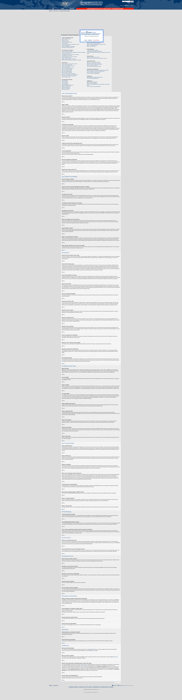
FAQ (53, 8)
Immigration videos (104, 687)
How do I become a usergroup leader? (93, 43)
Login (86, 40)
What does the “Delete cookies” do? (68, 47)
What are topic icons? (65, 89)
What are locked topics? (66, 88)
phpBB (63, 214)
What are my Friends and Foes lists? (93, 57)
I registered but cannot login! (67, 42)
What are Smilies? (65, 82)
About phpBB (89, 650)
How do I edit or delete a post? (67, 64)
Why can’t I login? (65, 43)
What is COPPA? (65, 39)
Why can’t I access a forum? (67, 70)
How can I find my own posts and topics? (94, 66)
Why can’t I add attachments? (67, 71)
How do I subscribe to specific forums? (93, 72)
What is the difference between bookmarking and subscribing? (97, 70)
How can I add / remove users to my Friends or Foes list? (97, 58)
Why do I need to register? (66, 38)
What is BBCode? (65, 80)
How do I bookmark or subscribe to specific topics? (96, 71)
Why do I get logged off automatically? (68, 46)
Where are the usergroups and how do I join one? (95, 42)
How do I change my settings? (67, 51)
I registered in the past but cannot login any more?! (70, 44)
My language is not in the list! (67, 55)
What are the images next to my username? (69, 56)
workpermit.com (82, 687)
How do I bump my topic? (66, 76)
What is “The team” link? (91, 46)
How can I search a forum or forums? (93, 62)
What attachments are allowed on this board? (94, 77)
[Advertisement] (54, 50)
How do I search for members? (92, 65)
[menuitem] (62, 9)
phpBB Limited (94, 649)
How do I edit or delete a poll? (67, 69)
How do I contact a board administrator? (94, 86)
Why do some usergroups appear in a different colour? (96, 44)
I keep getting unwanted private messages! (94, 51)
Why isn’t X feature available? (92, 83)
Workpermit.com (95, 8)
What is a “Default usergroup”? (92, 45)
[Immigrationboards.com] (91, 3)
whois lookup (83, 665)
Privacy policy (89, 687)
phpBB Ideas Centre (114, 656)
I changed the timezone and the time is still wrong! (70, 54)
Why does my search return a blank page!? (94, 64)
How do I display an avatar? (66, 57)
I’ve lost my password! (66, 45)
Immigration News (96, 687)
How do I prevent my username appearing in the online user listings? (73, 52)
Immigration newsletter (73, 687)
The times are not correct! (66, 53)
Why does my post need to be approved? (69, 75)
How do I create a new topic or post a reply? (69, 63)
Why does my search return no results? (94, 63)
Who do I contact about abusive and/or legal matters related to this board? (98, 85)
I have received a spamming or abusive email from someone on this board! (98, 53)
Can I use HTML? (65, 81)
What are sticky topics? (66, 87)
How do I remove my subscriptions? (93, 73)
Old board (111, 687)
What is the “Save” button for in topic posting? (69, 74)
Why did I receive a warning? (67, 72)
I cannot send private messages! (92, 50)
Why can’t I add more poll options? (68, 68)
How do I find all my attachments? (93, 78)
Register (90, 40)
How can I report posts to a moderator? (68, 73)
